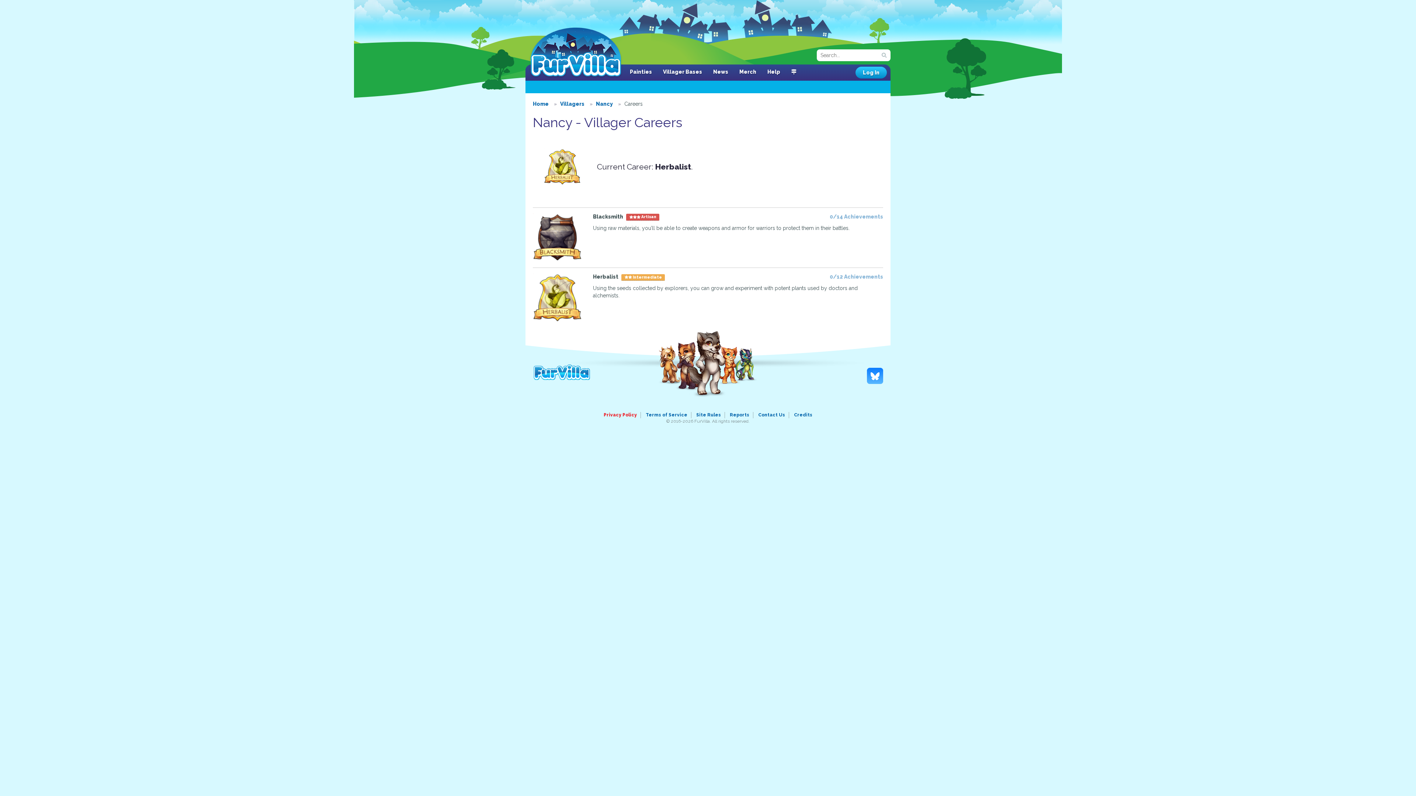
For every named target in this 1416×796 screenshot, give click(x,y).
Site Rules (708, 415)
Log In (871, 73)
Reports (739, 415)
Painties (641, 72)
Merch (747, 72)
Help (773, 72)
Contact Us (771, 415)
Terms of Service (666, 415)
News (720, 72)
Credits (803, 415)
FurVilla (575, 52)
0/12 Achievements (856, 277)
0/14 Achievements (856, 217)
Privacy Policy (620, 415)
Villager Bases (682, 72)
